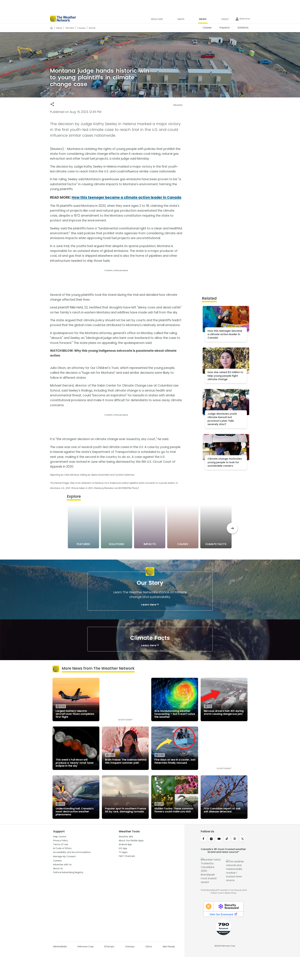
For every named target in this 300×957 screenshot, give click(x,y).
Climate (69, 28)
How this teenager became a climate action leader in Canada (126, 197)
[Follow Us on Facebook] (203, 839)
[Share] (52, 104)
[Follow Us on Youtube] (219, 839)
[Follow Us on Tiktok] (227, 839)
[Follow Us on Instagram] (211, 839)
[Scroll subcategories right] (232, 528)
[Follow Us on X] (242, 839)
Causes (81, 28)
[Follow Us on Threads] (235, 839)
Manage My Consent (64, 856)
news (59, 28)
